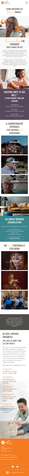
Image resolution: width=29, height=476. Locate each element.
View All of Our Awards (14, 238)
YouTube (17, 467)
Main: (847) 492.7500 (9, 455)
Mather (5, 2)
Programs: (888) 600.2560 (10, 457)
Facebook (13, 467)
